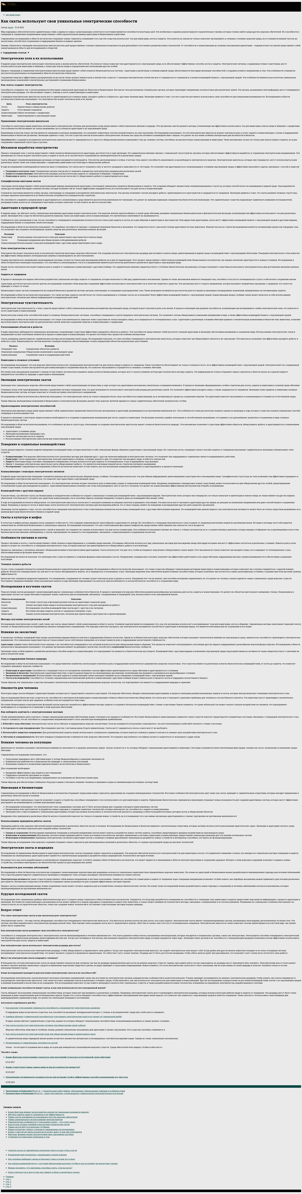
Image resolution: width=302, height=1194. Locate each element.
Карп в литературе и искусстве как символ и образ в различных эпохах (44, 1172)
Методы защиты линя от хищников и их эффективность (36, 1114)
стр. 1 (8, 1179)
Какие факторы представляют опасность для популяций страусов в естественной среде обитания (58, 1057)
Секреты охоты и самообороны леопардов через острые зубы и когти (42, 1150)
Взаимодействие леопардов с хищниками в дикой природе (37, 1154)
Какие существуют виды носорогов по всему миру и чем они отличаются (45, 1132)
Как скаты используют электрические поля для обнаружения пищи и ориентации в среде (51, 1034)
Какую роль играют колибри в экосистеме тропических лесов (39, 1124)
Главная (10, 1176)
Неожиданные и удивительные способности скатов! (32, 1043)
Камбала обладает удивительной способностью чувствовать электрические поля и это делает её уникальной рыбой (64, 1016)
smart (10, 27)
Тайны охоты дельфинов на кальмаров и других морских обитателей (42, 1117)
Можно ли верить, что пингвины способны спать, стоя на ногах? (40, 1168)
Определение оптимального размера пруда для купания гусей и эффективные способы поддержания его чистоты (67, 1077)
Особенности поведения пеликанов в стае (29, 1137)
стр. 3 (8, 1184)
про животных (13, 14)
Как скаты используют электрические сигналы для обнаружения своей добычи (46, 1025)
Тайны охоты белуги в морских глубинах (29, 1127)
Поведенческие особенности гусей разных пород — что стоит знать (41, 1122)
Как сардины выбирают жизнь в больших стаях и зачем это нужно (41, 1159)
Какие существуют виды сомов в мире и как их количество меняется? (43, 1067)
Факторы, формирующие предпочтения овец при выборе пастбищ (41, 1134)
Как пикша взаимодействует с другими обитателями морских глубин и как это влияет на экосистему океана (62, 1163)
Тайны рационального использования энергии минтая (35, 1119)
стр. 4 (8, 1186)
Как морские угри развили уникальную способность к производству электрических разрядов (53, 1008)
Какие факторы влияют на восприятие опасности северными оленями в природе (48, 1112)
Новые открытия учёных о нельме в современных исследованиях (41, 1129)
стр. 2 (8, 1181)
